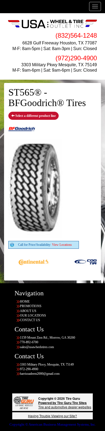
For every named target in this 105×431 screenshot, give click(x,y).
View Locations (62, 245)
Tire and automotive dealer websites (64, 404)
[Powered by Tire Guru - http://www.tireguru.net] (24, 402)
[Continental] (30, 261)
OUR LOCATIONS (33, 315)
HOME (25, 301)
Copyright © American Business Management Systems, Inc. (52, 424)
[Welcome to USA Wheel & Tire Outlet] (52, 24)
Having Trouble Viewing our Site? (52, 416)
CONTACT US (30, 320)
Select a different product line (35, 116)
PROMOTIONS (30, 306)
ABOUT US (28, 311)
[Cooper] (86, 261)
